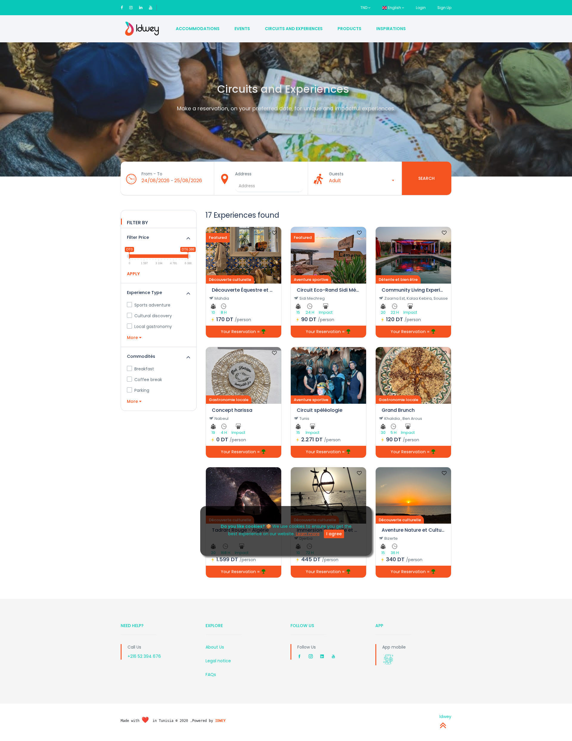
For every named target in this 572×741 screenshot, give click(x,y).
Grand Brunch (398, 410)
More (133, 338)
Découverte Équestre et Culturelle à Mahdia (243, 290)
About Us (215, 647)
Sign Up (444, 7)
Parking (141, 390)
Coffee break (148, 380)
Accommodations (198, 29)
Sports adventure (152, 305)
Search (426, 178)
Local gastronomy (153, 326)
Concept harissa (232, 410)
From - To (152, 174)
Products (349, 29)
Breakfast (144, 369)
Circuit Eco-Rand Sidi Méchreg (328, 290)
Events (242, 29)
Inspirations (391, 29)
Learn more (308, 534)
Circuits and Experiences (294, 29)
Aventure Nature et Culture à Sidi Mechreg (413, 530)
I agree (334, 534)
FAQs (211, 674)
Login (421, 7)
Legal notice (218, 661)
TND (364, 7)
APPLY (133, 274)
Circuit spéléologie (319, 410)
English (394, 7)
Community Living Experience (413, 290)
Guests (336, 174)
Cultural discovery (153, 316)
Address (243, 174)
